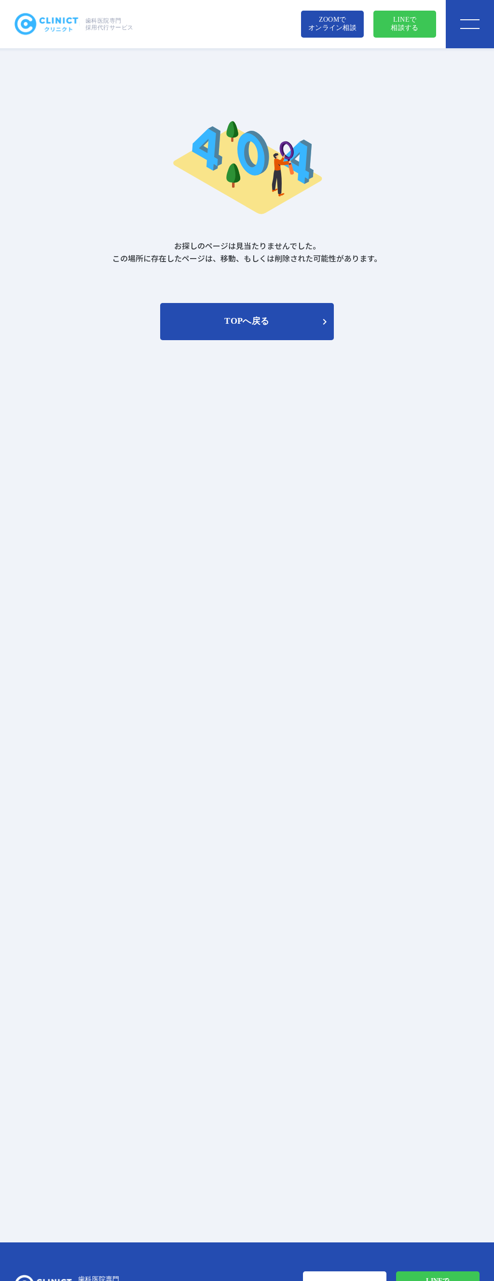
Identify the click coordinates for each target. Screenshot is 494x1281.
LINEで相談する (404, 23)
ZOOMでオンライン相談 (332, 23)
